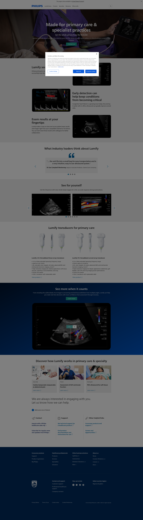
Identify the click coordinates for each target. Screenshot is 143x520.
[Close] (96, 54)
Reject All (78, 71)
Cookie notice (61, 67)
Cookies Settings (53, 71)
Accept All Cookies (90, 71)
